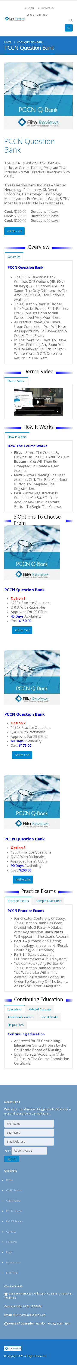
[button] (71, 20)
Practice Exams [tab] (18, 901)
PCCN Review (14, 1211)
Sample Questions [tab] (48, 901)
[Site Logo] (14, 18)
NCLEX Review (14, 1221)
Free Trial (12, 1272)
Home (9, 1180)
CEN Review (13, 1200)
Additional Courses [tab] (21, 1017)
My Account (13, 1262)
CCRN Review (14, 1190)
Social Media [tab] (49, 1017)
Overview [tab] (14, 257)
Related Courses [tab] (39, 1009)
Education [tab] (14, 1009)
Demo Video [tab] (16, 381)
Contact (11, 1231)
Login (30, 7)
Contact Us (47, 7)
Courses (11, 1242)
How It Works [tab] (17, 437)
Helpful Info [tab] (16, 1025)
